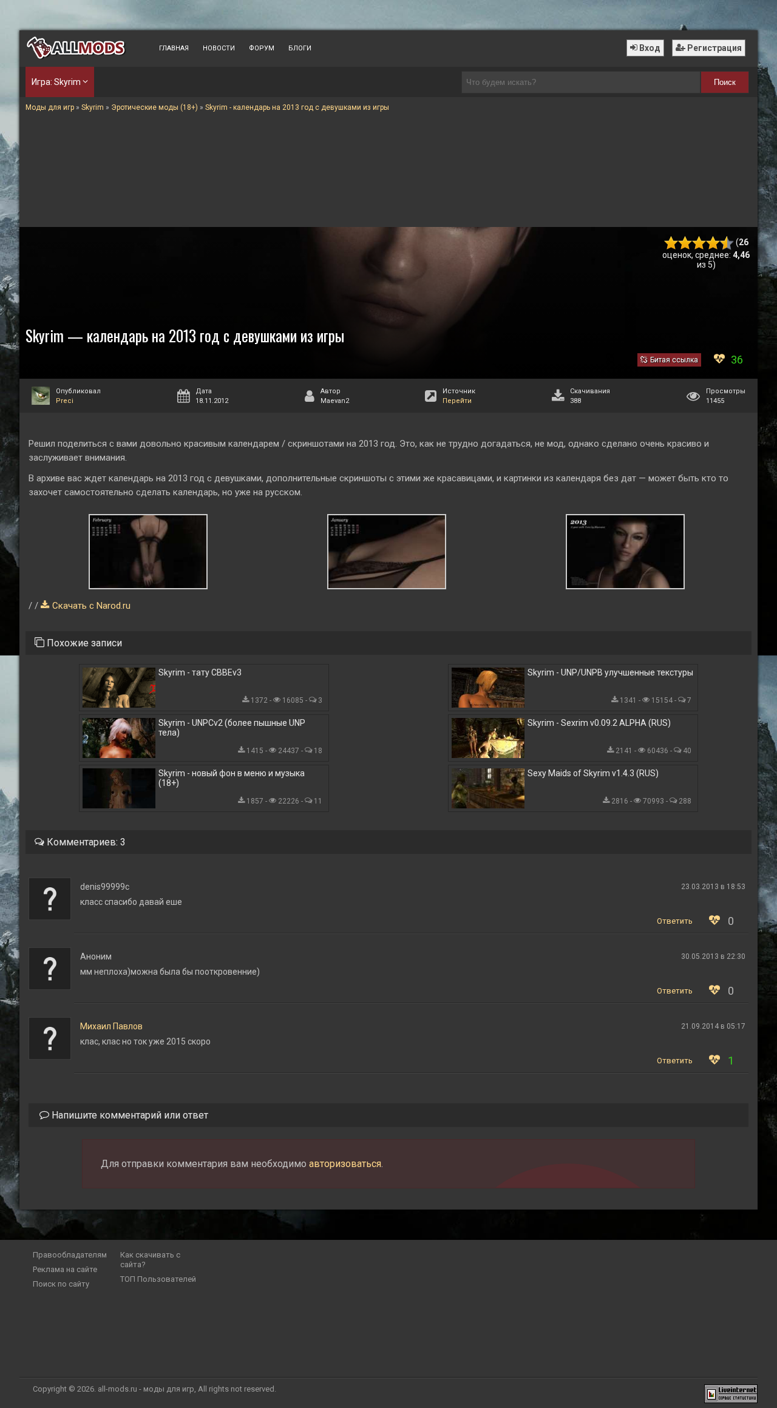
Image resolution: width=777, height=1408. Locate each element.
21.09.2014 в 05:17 (713, 1026)
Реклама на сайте (65, 1269)
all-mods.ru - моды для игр (146, 1388)
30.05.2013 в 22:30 (713, 956)
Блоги (299, 48)
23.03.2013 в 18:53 (713, 886)
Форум (261, 48)
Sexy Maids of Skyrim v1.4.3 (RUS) (593, 773)
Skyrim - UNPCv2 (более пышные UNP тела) (231, 727)
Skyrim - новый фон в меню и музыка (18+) (231, 778)
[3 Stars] (699, 243)
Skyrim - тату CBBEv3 (200, 672)
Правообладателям (70, 1254)
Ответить (675, 921)
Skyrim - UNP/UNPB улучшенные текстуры (610, 672)
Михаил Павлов (111, 1026)
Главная (174, 48)
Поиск (725, 82)
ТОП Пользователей (158, 1279)
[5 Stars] (727, 243)
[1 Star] (671, 243)
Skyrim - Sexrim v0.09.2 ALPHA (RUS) (599, 723)
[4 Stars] (713, 243)
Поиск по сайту (61, 1283)
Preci (64, 401)
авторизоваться (345, 1163)
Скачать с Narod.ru (91, 605)
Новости (219, 48)
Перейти (457, 401)
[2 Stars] (685, 243)
